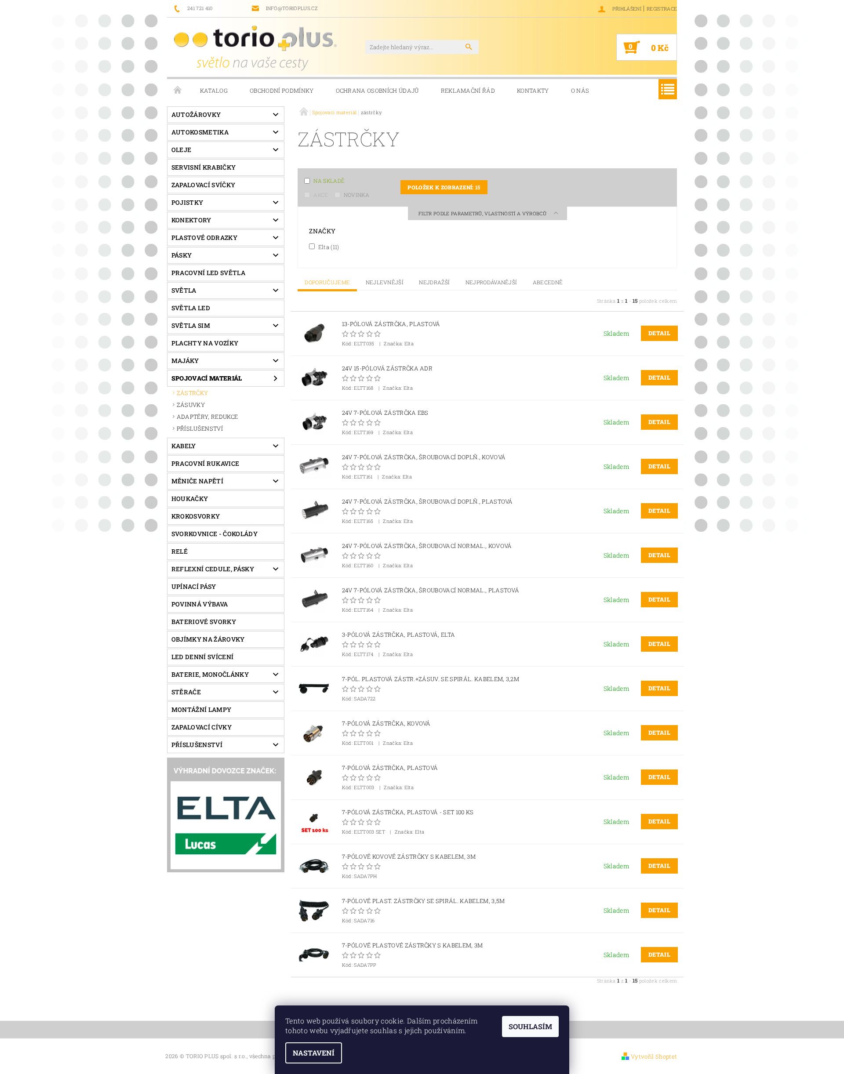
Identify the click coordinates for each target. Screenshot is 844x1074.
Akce (320, 194)
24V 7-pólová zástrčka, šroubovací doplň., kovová (424, 457)
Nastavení (314, 1052)
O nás (580, 90)
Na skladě (329, 180)
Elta (327, 246)
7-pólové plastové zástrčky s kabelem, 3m (412, 945)
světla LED (190, 308)
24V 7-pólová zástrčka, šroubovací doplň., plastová (427, 501)
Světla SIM (190, 325)
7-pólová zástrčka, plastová (390, 768)
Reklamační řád (468, 90)
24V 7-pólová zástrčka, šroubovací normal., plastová (430, 590)
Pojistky (187, 202)
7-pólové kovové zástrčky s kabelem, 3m (409, 857)
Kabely (183, 446)
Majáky (185, 360)
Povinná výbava (199, 604)
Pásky (181, 255)
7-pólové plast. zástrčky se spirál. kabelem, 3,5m (423, 901)
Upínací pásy (193, 586)
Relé (179, 551)
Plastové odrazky (204, 237)
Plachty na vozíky (204, 343)
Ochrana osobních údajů (377, 90)
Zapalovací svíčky (203, 185)
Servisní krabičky (203, 167)
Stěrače (186, 692)
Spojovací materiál (206, 378)
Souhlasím (530, 1026)
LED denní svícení (202, 657)
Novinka (356, 194)
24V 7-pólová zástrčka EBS (385, 413)
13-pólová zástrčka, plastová (391, 324)
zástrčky (192, 393)
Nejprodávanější (491, 282)
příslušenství (200, 428)
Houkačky (189, 498)
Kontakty (533, 90)
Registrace (662, 8)
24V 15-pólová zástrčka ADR (387, 368)
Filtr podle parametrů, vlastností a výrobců (483, 213)
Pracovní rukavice (205, 463)
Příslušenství (196, 744)
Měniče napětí (197, 481)
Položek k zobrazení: (443, 187)
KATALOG (214, 90)
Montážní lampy (201, 709)
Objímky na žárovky (208, 639)
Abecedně (548, 282)
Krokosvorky (195, 516)
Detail (659, 333)
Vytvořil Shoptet (654, 1056)
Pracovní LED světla (208, 272)
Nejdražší (434, 282)
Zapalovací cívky (201, 727)
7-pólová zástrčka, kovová (386, 723)
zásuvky (191, 405)
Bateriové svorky (203, 621)
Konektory (191, 220)
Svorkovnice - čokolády (214, 534)
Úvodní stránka (178, 90)
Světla (183, 290)
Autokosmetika (200, 132)
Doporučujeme (327, 282)
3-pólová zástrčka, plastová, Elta (398, 635)
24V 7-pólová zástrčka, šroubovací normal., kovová (427, 546)
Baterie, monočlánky (210, 674)
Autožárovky (196, 114)
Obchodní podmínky (281, 90)
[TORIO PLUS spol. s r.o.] (255, 47)
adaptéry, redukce (207, 417)
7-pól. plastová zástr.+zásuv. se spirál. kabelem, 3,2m (430, 679)
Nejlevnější (385, 282)
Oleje (181, 149)
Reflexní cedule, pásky (212, 569)
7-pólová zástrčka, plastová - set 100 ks (408, 812)
